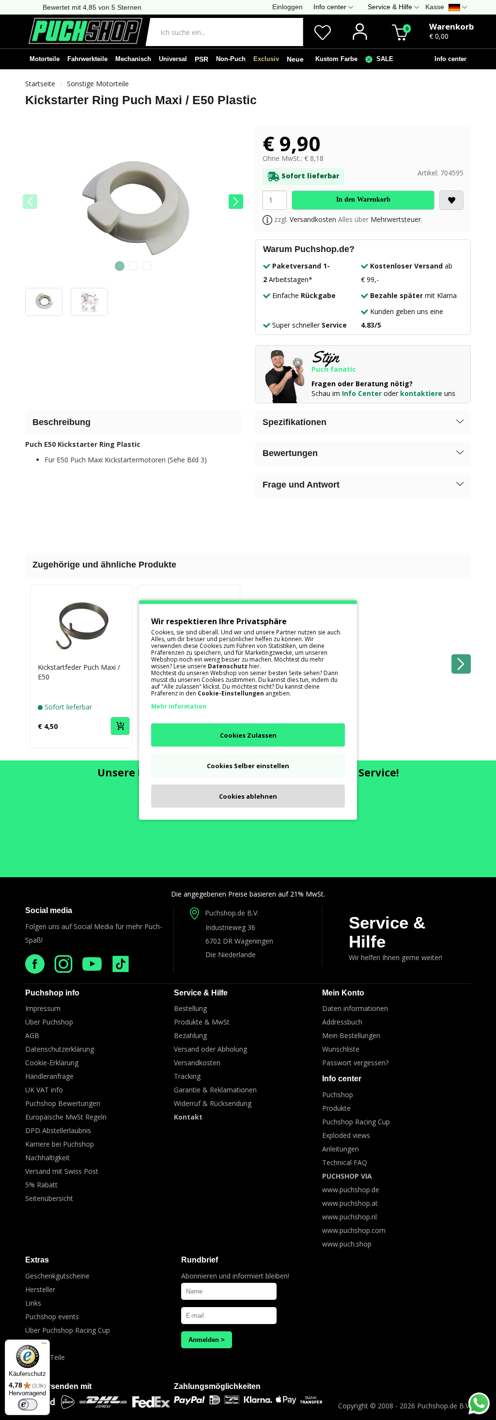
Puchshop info (52, 993)
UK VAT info (44, 1089)
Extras (37, 1260)
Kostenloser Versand (406, 265)
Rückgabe (318, 295)
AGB (32, 1035)
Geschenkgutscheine (57, 1275)
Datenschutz (228, 666)
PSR (201, 59)
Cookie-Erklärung (51, 1062)
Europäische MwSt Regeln (66, 1116)
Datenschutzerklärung (59, 1049)
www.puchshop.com (354, 1230)
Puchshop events (52, 1316)
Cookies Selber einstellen (248, 765)
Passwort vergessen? (355, 1062)
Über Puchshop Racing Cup (67, 1330)
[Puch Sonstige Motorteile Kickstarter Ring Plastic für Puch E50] (133, 207)
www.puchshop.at (350, 1203)
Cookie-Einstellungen (231, 693)
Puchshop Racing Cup (356, 1121)
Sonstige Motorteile (98, 83)
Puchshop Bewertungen (62, 1103)
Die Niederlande (230, 954)
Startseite (40, 83)
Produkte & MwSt (202, 1021)
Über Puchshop (49, 1021)
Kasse (434, 7)
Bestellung (190, 1008)
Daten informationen (355, 1008)
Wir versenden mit (58, 1386)
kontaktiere (421, 393)
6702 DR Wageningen (239, 941)
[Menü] (44, 1345)
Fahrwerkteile (87, 59)
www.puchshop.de (350, 1189)
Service (334, 325)
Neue (295, 59)
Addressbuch (342, 1021)
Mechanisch (133, 59)
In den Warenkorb (363, 199)
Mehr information (178, 706)
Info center (448, 59)
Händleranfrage (49, 1076)
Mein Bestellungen (351, 1035)
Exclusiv (266, 59)
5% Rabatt (41, 1184)
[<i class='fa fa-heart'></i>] (451, 200)
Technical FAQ (344, 1162)
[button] (236, 201)
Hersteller (40, 1289)
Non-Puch (231, 59)
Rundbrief (199, 1260)
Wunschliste (340, 1049)
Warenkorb (451, 26)
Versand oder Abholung (210, 1049)
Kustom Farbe (334, 59)
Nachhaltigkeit (47, 1157)
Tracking (187, 1076)
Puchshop (337, 1094)
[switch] (27, 1404)
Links (33, 1303)
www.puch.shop (347, 1243)
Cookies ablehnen (248, 796)
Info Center (362, 393)
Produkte (336, 1108)
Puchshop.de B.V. (232, 912)
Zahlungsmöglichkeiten (217, 1386)
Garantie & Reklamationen (215, 1089)
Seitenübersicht (49, 1198)
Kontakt (188, 1116)
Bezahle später (396, 295)
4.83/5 (371, 325)
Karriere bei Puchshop (59, 1144)
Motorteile (45, 59)
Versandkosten (313, 219)
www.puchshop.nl (349, 1216)
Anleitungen (340, 1148)
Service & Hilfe (387, 932)
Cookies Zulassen (248, 735)
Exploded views (346, 1135)
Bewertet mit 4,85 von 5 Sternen (92, 7)
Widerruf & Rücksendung (212, 1103)
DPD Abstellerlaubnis (58, 1130)
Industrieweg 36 (230, 927)
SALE (382, 59)
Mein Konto (343, 993)
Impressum (43, 1008)
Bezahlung (190, 1035)
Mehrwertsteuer (396, 219)
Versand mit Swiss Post (61, 1171)
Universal (173, 59)
